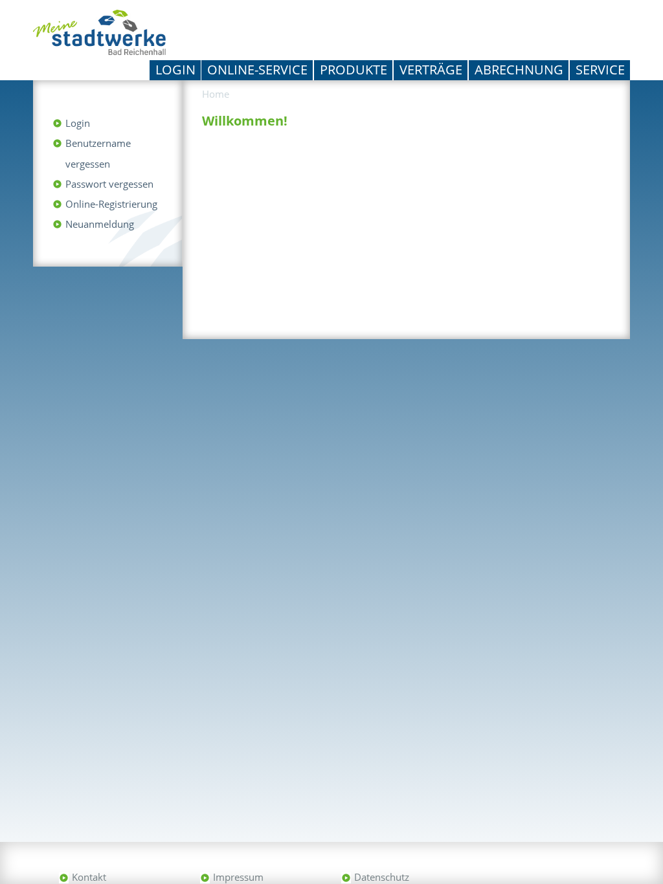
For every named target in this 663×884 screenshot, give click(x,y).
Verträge (430, 69)
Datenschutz (381, 876)
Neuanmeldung (99, 223)
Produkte (353, 69)
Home (215, 93)
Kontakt (89, 876)
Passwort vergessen (109, 183)
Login (175, 69)
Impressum (238, 876)
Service (600, 69)
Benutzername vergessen (98, 153)
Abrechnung (519, 69)
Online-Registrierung (111, 203)
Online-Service (257, 69)
